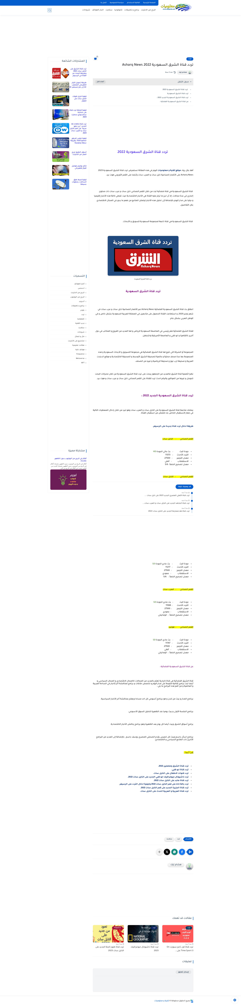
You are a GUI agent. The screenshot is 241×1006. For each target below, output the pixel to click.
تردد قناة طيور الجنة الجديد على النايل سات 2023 (109, 949)
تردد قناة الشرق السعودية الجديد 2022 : (172, 98)
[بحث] (49, 10)
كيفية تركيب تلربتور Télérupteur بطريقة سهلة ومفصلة (78, 141)
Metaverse (80, 358)
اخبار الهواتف (98, 10)
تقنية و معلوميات (161, 1001)
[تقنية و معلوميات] (176, 7)
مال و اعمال (79, 337)
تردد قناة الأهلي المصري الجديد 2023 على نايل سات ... (167, 496)
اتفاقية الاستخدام (133, 3)
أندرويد (81, 301)
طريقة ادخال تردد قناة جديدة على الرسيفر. (173, 426)
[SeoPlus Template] (191, 1001)
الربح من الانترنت (148, 10)
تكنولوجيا (118, 10)
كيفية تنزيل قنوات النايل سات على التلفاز (79, 99)
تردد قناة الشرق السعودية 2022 (175, 90)
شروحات (86, 10)
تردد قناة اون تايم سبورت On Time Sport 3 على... (180, 949)
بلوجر (82, 310)
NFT (82, 363)
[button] (182, 852)
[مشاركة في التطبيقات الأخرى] (159, 852)
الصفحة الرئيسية (149, 3)
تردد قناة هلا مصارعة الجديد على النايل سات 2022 (169, 511)
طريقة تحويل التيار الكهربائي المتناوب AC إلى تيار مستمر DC (77, 85)
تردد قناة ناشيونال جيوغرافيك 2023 (145, 949)
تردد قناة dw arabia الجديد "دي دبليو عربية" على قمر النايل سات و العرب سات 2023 (78, 128)
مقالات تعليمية (78, 345)
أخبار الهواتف (79, 284)
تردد (189, 59)
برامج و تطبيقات (131, 10)
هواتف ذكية (79, 350)
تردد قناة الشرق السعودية (177, 94)
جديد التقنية (79, 323)
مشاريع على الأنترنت (76, 341)
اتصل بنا (104, 3)
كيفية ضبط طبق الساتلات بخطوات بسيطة (79, 182)
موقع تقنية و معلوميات (169, 170)
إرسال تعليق (183, 972)
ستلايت (109, 10)
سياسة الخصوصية (117, 3)
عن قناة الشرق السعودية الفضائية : (174, 102)
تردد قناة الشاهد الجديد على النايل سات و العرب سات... (166, 503)
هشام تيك (183, 72)
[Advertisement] (120, 37)
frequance (80, 354)
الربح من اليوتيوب (77, 297)
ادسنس (81, 288)
